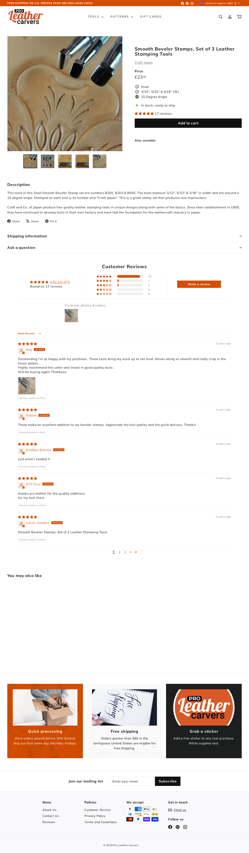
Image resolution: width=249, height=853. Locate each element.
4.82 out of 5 (60, 282)
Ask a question (21, 247)
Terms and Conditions (100, 822)
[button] (145, 113)
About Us (49, 810)
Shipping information (27, 236)
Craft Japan (144, 62)
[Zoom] (64, 93)
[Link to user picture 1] (27, 386)
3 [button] (125, 552)
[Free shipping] (124, 707)
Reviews (48, 822)
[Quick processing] (45, 707)
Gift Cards (151, 16)
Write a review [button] (199, 284)
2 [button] (119, 552)
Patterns (120, 16)
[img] (27, 344)
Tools (94, 16)
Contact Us (50, 816)
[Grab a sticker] (204, 707)
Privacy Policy (95, 816)
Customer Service (97, 810)
